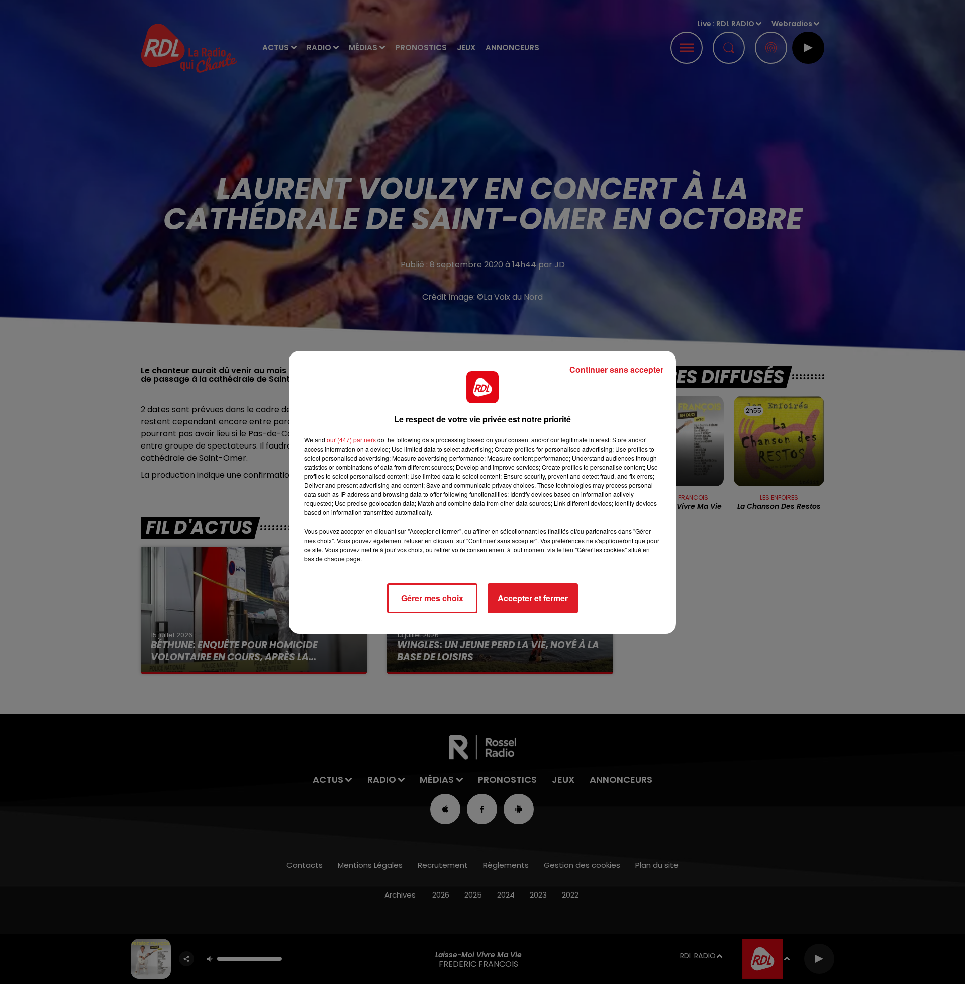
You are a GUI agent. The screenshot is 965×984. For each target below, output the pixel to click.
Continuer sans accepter (616, 369)
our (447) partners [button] (351, 439)
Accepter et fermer (533, 598)
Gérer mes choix (432, 598)
